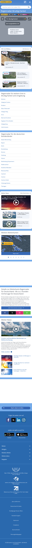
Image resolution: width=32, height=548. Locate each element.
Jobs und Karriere (16, 501)
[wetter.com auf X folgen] (13, 420)
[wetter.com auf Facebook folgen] (8, 420)
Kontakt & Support (16, 515)
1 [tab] (8, 257)
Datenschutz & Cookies (16, 506)
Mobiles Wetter (6, 453)
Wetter (4, 446)
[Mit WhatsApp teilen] (27, 312)
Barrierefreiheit (16, 529)
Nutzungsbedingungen (16, 534)
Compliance (16, 525)
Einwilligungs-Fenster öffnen (16, 511)
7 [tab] (24, 257)
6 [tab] (21, 257)
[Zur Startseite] (7, 1)
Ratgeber (4, 459)
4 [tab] (16, 257)
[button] (16, 446)
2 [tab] (11, 257)
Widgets (4, 449)
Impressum (16, 520)
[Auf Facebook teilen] (5, 312)
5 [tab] (18, 257)
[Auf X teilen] (12, 312)
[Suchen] (28, 7)
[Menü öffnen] (29, 2)
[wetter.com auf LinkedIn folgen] (18, 420)
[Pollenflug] (25, 2)
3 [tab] (13, 257)
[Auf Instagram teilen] (19, 312)
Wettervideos (5, 456)
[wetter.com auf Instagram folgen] (24, 420)
